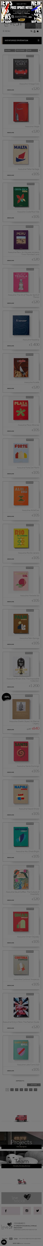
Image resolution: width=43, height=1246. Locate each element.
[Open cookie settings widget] (4, 1242)
